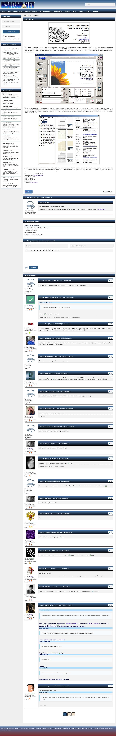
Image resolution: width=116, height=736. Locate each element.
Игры (74, 11)
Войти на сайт (11, 31)
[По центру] (40, 250)
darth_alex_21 (49, 356)
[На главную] (22, 4)
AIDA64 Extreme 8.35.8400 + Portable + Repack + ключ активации (10, 69)
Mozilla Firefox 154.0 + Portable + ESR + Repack (11, 49)
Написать (95, 11)
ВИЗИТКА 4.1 (34, 182)
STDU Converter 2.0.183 (32, 230)
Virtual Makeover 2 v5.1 (31, 232)
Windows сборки (17, 11)
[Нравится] (31, 191)
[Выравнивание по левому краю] (37, 250)
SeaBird (47, 586)
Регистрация (16, 39)
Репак (9, 11)
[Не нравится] (26, 191)
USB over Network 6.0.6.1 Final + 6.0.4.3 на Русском (38, 227)
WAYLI (46, 568)
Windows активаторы (45, 11)
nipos (46, 324)
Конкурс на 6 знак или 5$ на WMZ (34, 234)
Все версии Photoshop (31, 11)
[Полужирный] (26, 250)
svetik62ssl (48, 338)
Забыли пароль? (7, 39)
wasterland (48, 532)
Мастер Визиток (94, 623)
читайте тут (101, 209)
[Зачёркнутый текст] (34, 250)
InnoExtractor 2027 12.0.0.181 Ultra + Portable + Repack (10, 73)
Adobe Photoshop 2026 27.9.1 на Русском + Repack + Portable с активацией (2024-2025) (10, 53)
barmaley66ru (48, 408)
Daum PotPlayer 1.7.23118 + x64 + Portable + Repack (11, 65)
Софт (3, 11)
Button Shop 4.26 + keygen (32, 225)
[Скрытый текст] (49, 250)
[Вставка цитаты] (52, 250)
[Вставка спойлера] (58, 250)
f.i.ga (46, 458)
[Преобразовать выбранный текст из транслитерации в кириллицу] (55, 250)
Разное (81, 11)
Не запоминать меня (10, 36)
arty (46, 443)
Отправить (33, 267)
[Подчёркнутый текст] (31, 250)
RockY (46, 550)
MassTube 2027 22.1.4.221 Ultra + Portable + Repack (11, 61)
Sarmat (47, 481)
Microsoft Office (58, 11)
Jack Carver (48, 605)
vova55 (47, 513)
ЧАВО (88, 11)
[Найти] (113, 4)
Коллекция (68, 11)
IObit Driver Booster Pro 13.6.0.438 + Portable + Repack (10, 76)
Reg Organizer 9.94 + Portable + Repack (11, 83)
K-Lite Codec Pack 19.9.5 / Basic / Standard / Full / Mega (11, 80)
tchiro (46, 686)
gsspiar (47, 391)
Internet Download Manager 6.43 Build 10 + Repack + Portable (11, 58)
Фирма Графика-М (38, 175)
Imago (46, 373)
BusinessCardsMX (71, 623)
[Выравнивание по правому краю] (43, 250)
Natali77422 (48, 426)
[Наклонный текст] (29, 250)
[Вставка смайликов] (46, 250)
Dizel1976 (47, 280)
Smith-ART (48, 297)
